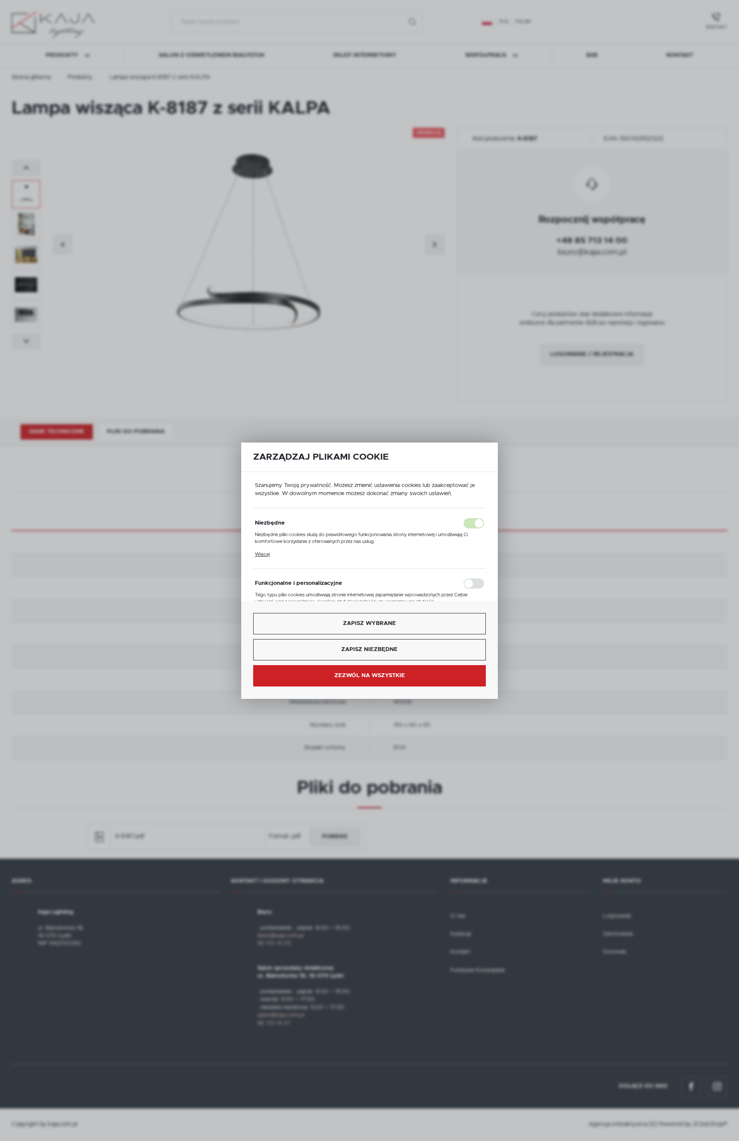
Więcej (262, 554)
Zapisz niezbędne (369, 649)
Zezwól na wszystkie (369, 675)
